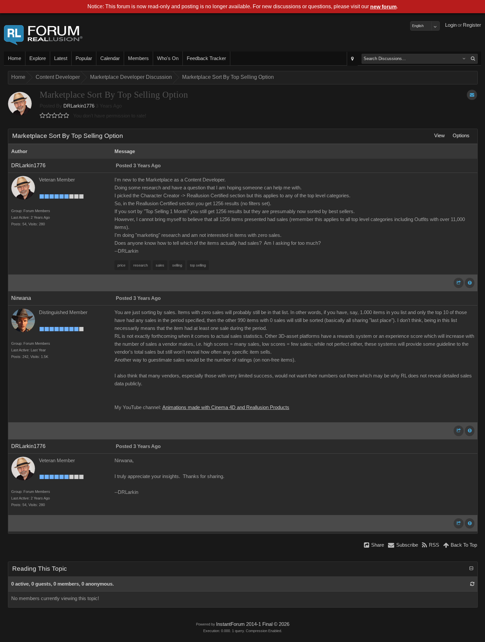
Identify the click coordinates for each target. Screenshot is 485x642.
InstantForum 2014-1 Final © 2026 (252, 624)
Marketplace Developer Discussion (131, 77)
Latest (60, 58)
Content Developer (58, 77)
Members (138, 58)
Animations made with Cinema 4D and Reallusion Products (225, 407)
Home (14, 58)
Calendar (110, 58)
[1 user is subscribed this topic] (472, 95)
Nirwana (21, 298)
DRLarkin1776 (78, 106)
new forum (383, 7)
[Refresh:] (472, 584)
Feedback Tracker (206, 58)
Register (472, 25)
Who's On (167, 58)
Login (451, 25)
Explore (37, 58)
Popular (84, 58)
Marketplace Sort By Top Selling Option (228, 77)
